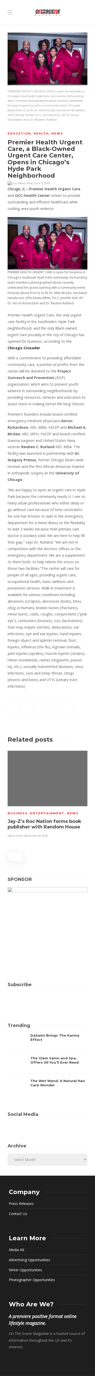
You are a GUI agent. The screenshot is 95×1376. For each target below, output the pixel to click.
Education (19, 133)
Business (18, 813)
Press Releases (21, 1203)
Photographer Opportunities (32, 1279)
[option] (47, 793)
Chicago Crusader (24, 347)
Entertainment (47, 813)
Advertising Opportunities (29, 1259)
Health (41, 133)
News (57, 133)
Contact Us (18, 1213)
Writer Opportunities (25, 1269)
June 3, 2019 (42, 183)
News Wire (25, 183)
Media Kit (16, 1249)
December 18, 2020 (36, 836)
